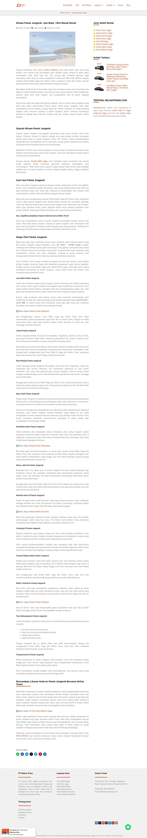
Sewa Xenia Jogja (103, 30)
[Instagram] (106, 822)
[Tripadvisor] (116, 822)
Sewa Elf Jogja (102, 41)
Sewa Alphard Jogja (104, 50)
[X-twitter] (99, 822)
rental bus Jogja (100, 113)
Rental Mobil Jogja (39, 161)
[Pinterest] (113, 822)
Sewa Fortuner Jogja (104, 44)
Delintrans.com (99, 108)
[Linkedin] (109, 822)
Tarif (77, 5)
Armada (109, 5)
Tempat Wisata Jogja (79, 13)
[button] (17, 754)
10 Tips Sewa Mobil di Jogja (40, 711)
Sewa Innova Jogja (104, 36)
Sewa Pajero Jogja (104, 47)
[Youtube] (103, 822)
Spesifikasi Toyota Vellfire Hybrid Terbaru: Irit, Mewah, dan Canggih (117, 88)
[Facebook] (96, 822)
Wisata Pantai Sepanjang (39, 446)
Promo (120, 5)
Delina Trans (65, 13)
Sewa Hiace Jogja (103, 39)
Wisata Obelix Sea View (39, 512)
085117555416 (22, 736)
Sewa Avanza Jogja (104, 33)
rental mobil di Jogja (121, 110)
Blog (128, 5)
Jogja (35, 28)
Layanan (97, 5)
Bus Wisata (86, 5)
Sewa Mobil (67, 5)
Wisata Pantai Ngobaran (39, 311)
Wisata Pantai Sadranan (39, 602)
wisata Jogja (125, 113)
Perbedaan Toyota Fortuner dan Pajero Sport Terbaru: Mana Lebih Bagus (117, 67)
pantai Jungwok (50, 70)
